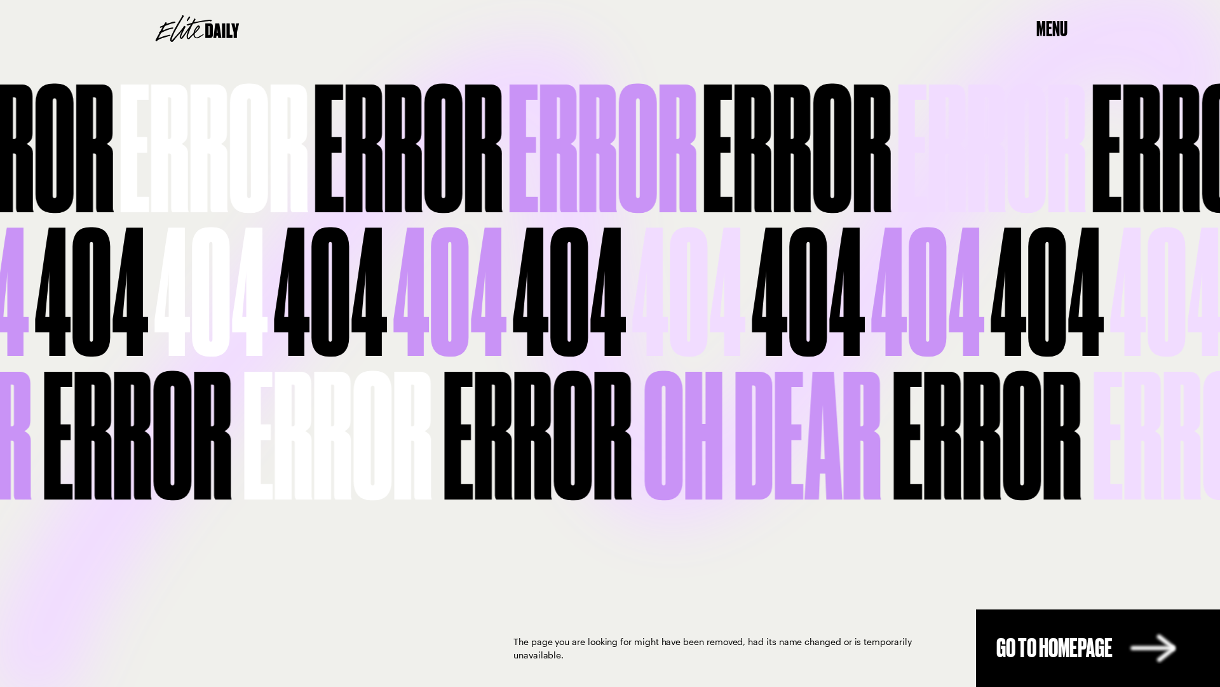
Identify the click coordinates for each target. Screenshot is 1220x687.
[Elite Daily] (197, 28)
